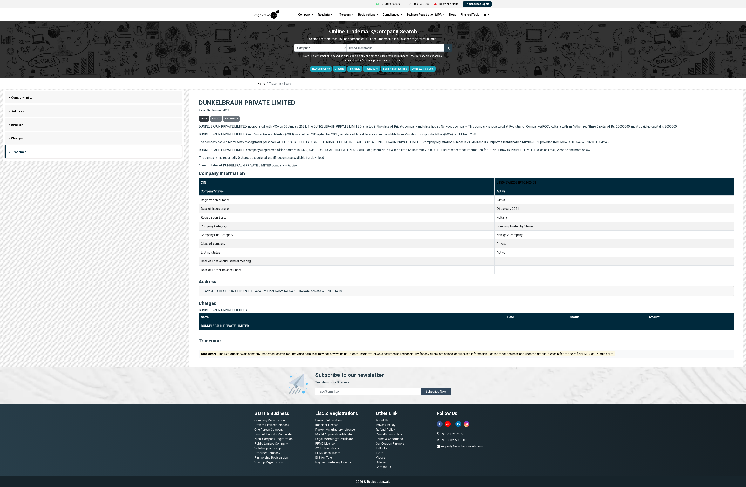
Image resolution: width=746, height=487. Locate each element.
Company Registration (269, 420)
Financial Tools (470, 14)
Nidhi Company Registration (273, 439)
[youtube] (448, 424)
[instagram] (466, 424)
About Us (382, 420)
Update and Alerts (448, 4)
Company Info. (21, 97)
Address (17, 111)
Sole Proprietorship (267, 448)
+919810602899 (390, 4)
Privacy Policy (385, 425)
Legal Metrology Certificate (334, 439)
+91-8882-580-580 (418, 4)
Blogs (452, 14)
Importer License (326, 425)
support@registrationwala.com (462, 446)
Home (261, 83)
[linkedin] (458, 424)
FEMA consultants (327, 453)
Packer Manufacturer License (335, 429)
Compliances (391, 14)
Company (304, 14)
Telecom (345, 14)
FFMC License (325, 443)
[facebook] (440, 424)
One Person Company (268, 429)
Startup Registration (268, 462)
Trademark (19, 152)
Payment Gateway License (333, 462)
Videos (380, 457)
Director (17, 125)
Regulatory (325, 14)
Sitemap (381, 462)
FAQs (379, 453)
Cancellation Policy (389, 434)
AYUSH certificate (327, 448)
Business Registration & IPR (424, 14)
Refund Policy (385, 429)
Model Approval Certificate (333, 434)
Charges (17, 138)
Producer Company (267, 453)
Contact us (383, 467)
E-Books (381, 448)
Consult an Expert (479, 4)
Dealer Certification (328, 420)
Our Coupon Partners (390, 443)
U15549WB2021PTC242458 (516, 182)
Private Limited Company (271, 425)
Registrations (367, 14)
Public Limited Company (271, 443)
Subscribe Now (436, 391)
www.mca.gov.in (391, 60)
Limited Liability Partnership (273, 434)
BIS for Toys (324, 457)
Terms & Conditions (389, 439)
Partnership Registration (271, 457)
